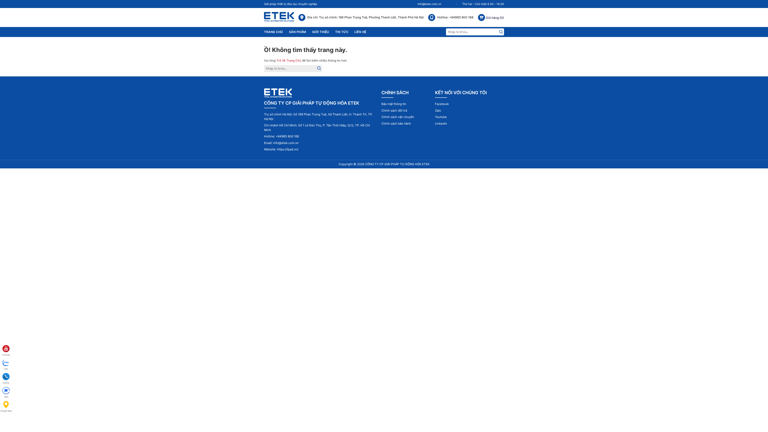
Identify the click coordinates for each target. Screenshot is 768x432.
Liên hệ (360, 32)
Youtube (441, 117)
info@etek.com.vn (429, 4)
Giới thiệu (320, 32)
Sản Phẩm (297, 32)
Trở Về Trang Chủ (288, 60)
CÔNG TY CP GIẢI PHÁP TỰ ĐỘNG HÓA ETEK (397, 164)
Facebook (442, 104)
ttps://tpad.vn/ (288, 149)
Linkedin (441, 123)
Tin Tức (342, 32)
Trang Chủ (273, 32)
